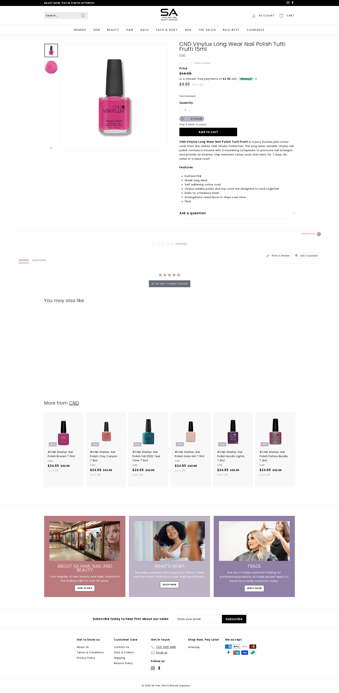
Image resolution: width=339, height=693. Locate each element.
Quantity (186, 103)
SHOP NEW (169, 584)
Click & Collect (124, 652)
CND (182, 55)
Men (188, 30)
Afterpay (194, 647)
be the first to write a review (169, 283)
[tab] (278, 255)
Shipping (119, 658)
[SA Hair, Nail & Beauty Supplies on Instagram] (153, 668)
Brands (80, 30)
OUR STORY (84, 588)
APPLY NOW (254, 588)
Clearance (256, 30)
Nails (145, 30)
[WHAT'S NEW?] (169, 541)
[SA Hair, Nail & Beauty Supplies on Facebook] (159, 668)
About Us (83, 647)
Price (183, 68)
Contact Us (121, 647)
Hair (129, 30)
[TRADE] (254, 541)
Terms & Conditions (90, 652)
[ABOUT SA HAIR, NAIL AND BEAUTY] (84, 541)
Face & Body (167, 30)
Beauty (113, 30)
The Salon (207, 30)
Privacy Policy (86, 658)
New (97, 30)
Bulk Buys (231, 30)
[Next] (51, 147)
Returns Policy (123, 663)
